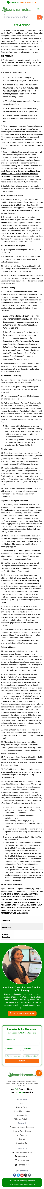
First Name (8, 1048)
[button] (38, 10)
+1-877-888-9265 (23, 1156)
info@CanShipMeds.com (23, 1152)
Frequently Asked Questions (22, 1127)
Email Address (10, 1039)
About (22, 1103)
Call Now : (15, 2)
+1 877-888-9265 (28, 2)
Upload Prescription (22, 1111)
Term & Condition (16, 1184)
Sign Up (22, 1139)
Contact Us (22, 1115)
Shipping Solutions (22, 1119)
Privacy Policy (29, 1184)
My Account (22, 1135)
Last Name (27, 1048)
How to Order (22, 1107)
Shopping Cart (22, 1143)
